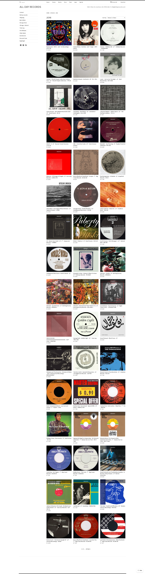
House (47, 2)
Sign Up (81, 2)
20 (86, 549)
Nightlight (22, 41)
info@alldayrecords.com (118, 7)
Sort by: (104, 17)
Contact (22, 12)
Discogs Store (23, 22)
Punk (70, 2)
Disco (65, 2)
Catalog (52, 13)
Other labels (23, 33)
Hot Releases (23, 30)
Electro (60, 2)
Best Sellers (23, 20)
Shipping (22, 17)
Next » (89, 549)
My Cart (114, 2)
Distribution (23, 35)
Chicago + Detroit (24, 25)
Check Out (123, 2)
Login (75, 2)
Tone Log (22, 28)
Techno (54, 2)
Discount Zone (23, 38)
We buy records (23, 15)
